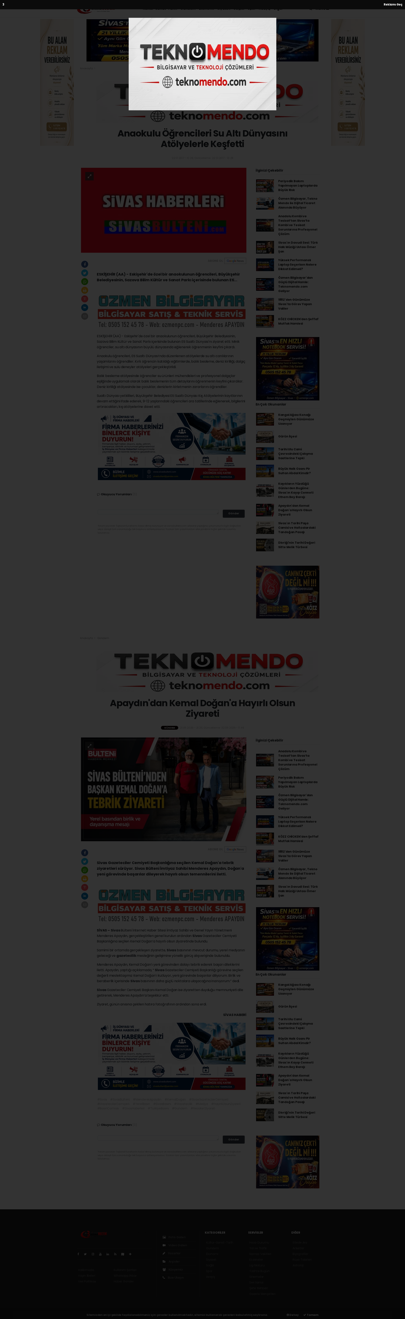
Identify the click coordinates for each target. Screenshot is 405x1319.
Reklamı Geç (393, 5)
